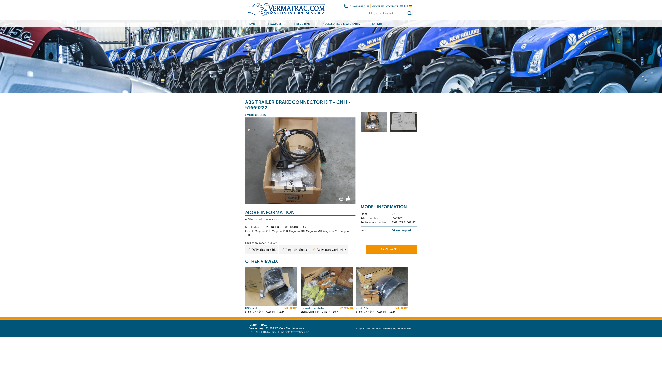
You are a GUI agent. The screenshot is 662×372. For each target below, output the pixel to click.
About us (377, 6)
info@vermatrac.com (297, 332)
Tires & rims (302, 23)
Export (377, 23)
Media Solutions (404, 328)
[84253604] (271, 305)
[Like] (348, 200)
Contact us (391, 249)
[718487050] (382, 305)
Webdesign (388, 328)
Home (251, 23)
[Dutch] (401, 6)
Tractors (275, 23)
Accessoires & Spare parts (341, 23)
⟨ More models (255, 114)
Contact (392, 6)
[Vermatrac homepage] (291, 10)
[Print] (341, 200)
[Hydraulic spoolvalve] (327, 305)
